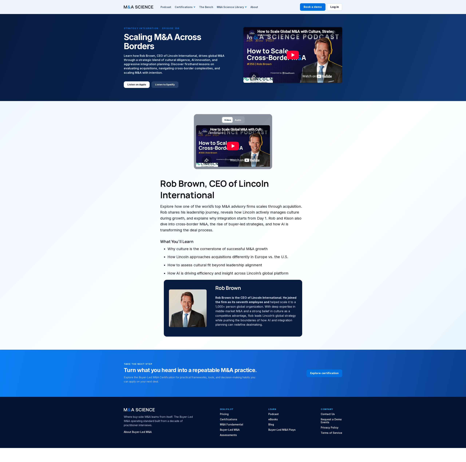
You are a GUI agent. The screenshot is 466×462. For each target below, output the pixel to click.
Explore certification (324, 373)
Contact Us (328, 414)
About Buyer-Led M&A (138, 432)
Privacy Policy (329, 427)
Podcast (273, 414)
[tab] (227, 120)
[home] (138, 7)
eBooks (273, 419)
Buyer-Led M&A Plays (282, 429)
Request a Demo (331, 419)
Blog (271, 424)
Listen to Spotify (165, 84)
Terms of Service (331, 432)
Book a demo (313, 7)
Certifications (228, 419)
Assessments (228, 435)
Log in (334, 7)
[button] (185, 7)
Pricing (224, 414)
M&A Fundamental (231, 424)
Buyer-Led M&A (230, 429)
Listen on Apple (136, 84)
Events (325, 422)
